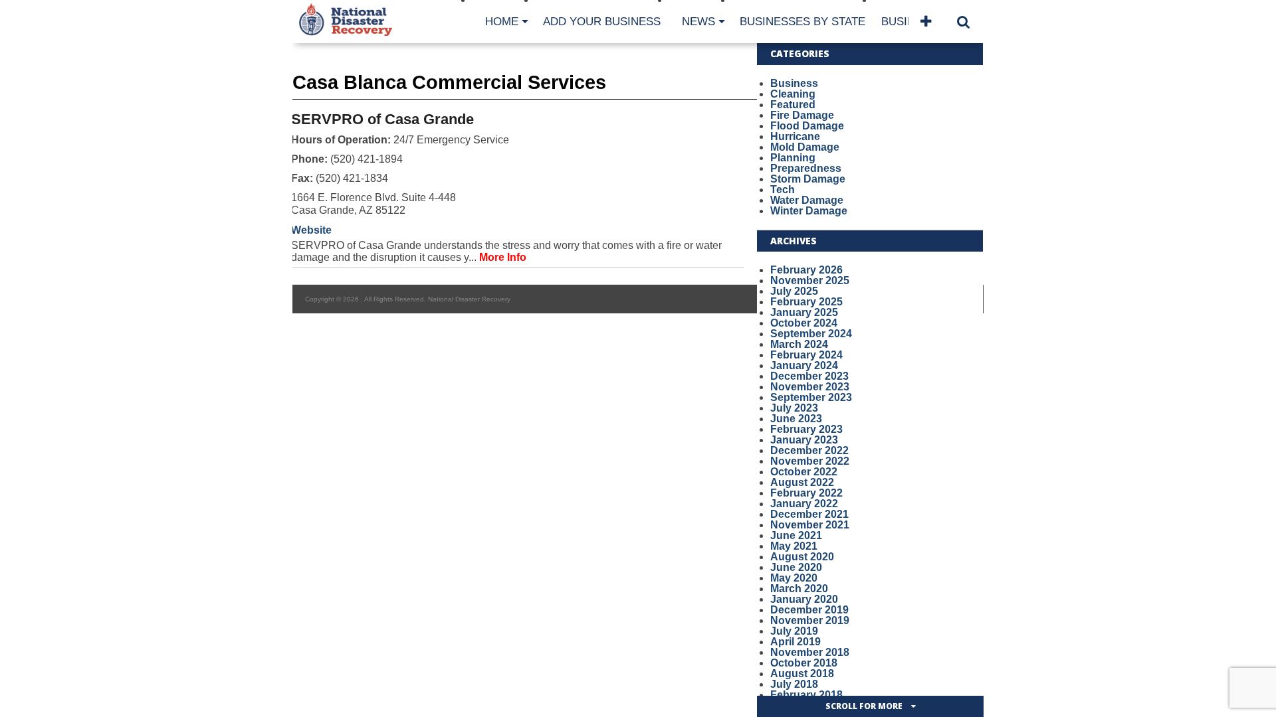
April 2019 (795, 641)
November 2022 (809, 461)
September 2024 (811, 333)
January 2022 (804, 503)
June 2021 (796, 535)
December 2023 (809, 376)
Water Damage (806, 200)
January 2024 (804, 365)
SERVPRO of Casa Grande (382, 119)
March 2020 (799, 588)
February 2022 (806, 493)
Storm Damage (807, 179)
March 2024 (799, 344)
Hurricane (795, 136)
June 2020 (796, 567)
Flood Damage (807, 125)
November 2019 (809, 620)
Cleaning (792, 94)
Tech (782, 189)
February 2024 (806, 354)
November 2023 (809, 386)
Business (794, 83)
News (698, 21)
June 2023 (796, 418)
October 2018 (803, 663)
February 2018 (806, 694)
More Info (502, 257)
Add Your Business (602, 21)
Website (311, 230)
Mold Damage (804, 147)
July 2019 (794, 631)
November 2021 (809, 524)
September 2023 (811, 397)
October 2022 (803, 471)
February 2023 (806, 429)
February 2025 (806, 301)
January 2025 (804, 312)
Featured (792, 104)
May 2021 (793, 546)
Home (501, 21)
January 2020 (804, 599)
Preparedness (805, 168)
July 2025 (794, 291)
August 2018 (802, 673)
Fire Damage (802, 115)
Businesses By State (802, 21)
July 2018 (794, 684)
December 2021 (809, 514)
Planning (792, 157)
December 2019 (809, 609)
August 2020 (802, 556)
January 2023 (804, 439)
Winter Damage (808, 210)
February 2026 (806, 270)
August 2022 (802, 482)
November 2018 (809, 652)
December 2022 (809, 450)
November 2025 (809, 280)
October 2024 (803, 323)
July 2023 (794, 408)
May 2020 (793, 578)
